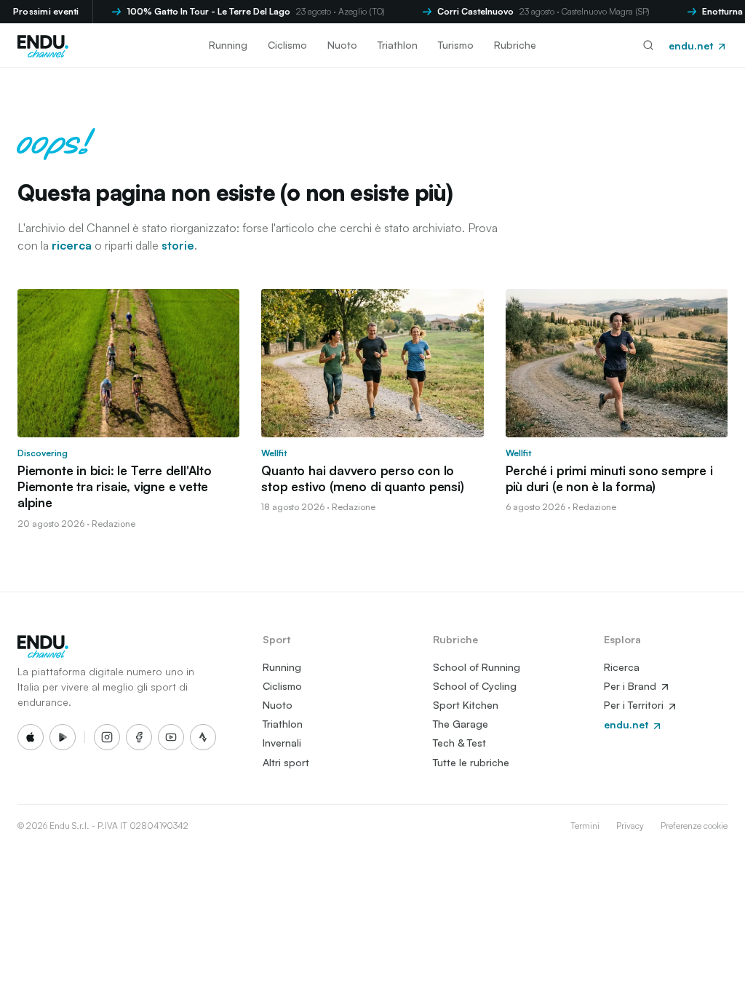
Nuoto (342, 45)
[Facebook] (139, 737)
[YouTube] (171, 737)
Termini (584, 825)
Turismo (456, 45)
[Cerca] (648, 45)
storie (178, 245)
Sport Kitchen (465, 705)
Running (228, 45)
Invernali (282, 742)
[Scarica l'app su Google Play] (62, 737)
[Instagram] (107, 737)
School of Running (476, 667)
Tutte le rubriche (471, 762)
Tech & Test (459, 742)
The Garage (460, 723)
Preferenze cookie (694, 825)
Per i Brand (631, 686)
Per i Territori (635, 705)
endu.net (692, 45)
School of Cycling (475, 686)
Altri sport (286, 762)
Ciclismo (287, 45)
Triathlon (398, 45)
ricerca (72, 245)
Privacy (630, 825)
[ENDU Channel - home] (42, 45)
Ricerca (622, 667)
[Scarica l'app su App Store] (30, 737)
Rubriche (515, 45)
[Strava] (203, 737)
